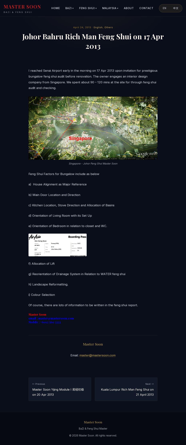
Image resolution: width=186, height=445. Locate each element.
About (129, 8)
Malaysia (110, 8)
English (98, 27)
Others (108, 27)
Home (55, 8)
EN (164, 8)
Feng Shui (88, 8)
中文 (176, 8)
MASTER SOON (22, 8)
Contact (146, 8)
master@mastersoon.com (97, 355)
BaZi (69, 8)
